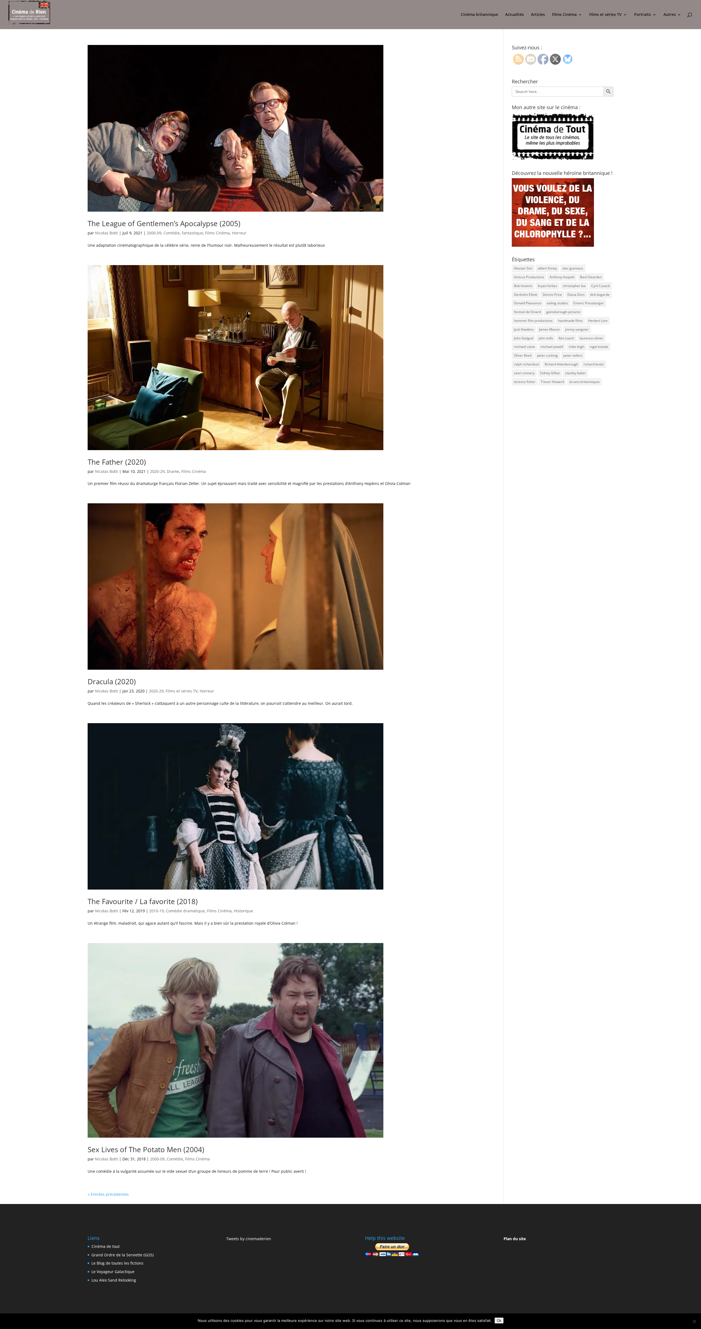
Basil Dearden (591, 277)
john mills (546, 338)
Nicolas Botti (106, 232)
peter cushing (547, 355)
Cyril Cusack (600, 285)
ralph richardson (526, 364)
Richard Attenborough (561, 364)
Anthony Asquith (562, 277)
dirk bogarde (600, 294)
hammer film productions (533, 320)
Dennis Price (552, 294)
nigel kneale (599, 346)
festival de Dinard (527, 311)
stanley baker (575, 373)
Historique (243, 910)
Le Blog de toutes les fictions (117, 1263)
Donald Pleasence (527, 303)
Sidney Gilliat (550, 373)
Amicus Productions (529, 277)
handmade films (570, 320)
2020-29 (157, 471)
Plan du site (515, 1238)
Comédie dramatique (185, 910)
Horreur (239, 232)
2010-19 (156, 910)
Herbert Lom (598, 320)
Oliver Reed (523, 355)
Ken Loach (566, 338)
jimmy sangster (577, 329)
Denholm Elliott (525, 294)
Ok (499, 1320)
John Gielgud (523, 338)
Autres (669, 15)
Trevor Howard (552, 381)
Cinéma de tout (105, 1246)
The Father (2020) (117, 462)
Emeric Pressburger (588, 303)
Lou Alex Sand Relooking (113, 1280)
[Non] (694, 1321)
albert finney (547, 268)
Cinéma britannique (479, 15)
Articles (538, 15)
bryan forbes (547, 285)
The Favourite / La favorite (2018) (143, 901)
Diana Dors (576, 294)
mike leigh (576, 346)
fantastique (192, 232)
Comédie (171, 232)
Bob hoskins (523, 285)
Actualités (514, 15)
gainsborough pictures (563, 311)
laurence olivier (591, 338)
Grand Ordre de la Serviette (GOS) (122, 1254)
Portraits (642, 15)
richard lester (594, 364)
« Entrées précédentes (108, 1194)
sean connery (524, 373)
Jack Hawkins (524, 329)
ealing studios (557, 303)
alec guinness (572, 268)
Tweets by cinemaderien (248, 1238)
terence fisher (524, 381)
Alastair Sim (523, 268)
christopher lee (574, 285)
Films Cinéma (564, 15)
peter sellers (572, 355)
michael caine (524, 346)
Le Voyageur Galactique (112, 1271)
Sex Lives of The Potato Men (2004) (146, 1149)
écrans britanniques (584, 381)
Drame (173, 471)
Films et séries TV (605, 15)
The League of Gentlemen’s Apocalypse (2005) (164, 223)
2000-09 (154, 232)
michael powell (552, 346)
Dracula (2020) (112, 681)
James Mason (549, 329)
